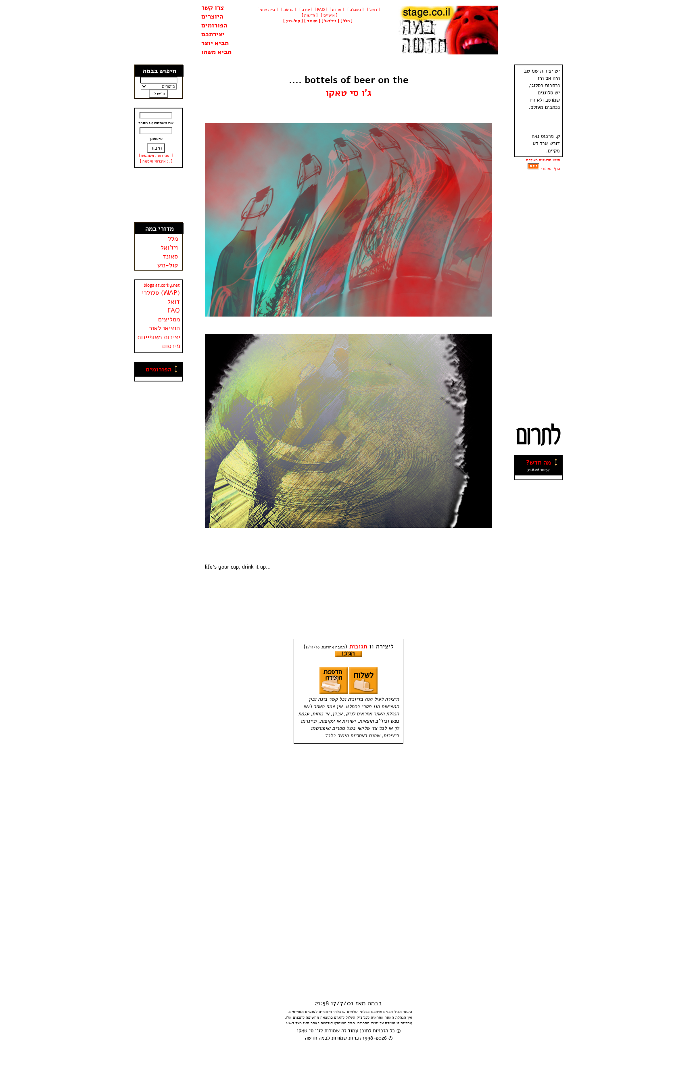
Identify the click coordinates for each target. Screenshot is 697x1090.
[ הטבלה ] (354, 10)
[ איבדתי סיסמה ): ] (156, 161)
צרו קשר (212, 7)
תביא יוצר (215, 43)
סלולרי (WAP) (161, 292)
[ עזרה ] (305, 10)
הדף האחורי (550, 168)
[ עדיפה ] (288, 10)
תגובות (358, 646)
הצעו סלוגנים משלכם (543, 160)
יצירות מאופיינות (158, 337)
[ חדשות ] (309, 15)
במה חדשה (316, 1038)
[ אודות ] (337, 10)
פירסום (171, 346)
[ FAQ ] (321, 10)
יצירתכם (213, 34)
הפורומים (214, 25)
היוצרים (212, 16)
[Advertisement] (159, 195)
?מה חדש (538, 462)
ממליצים (169, 319)
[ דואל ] (373, 10)
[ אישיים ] (328, 15)
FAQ (173, 310)
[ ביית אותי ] (267, 10)
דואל (173, 301)
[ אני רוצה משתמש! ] (156, 155)
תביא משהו (216, 52)
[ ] (293, 21)
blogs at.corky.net (162, 285)
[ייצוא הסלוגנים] (533, 168)
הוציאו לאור (164, 328)
